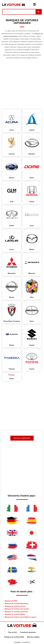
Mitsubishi (11, 273)
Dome (32, 178)
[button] (34, 4)
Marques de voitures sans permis (17, 609)
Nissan (11, 297)
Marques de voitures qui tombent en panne (20, 617)
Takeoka (12, 369)
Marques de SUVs (11, 601)
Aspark (31, 130)
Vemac (11, 378)
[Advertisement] (22, 85)
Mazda (31, 249)
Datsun (11, 178)
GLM (11, 201)
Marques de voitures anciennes (16, 611)
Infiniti (11, 225)
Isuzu (32, 225)
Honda (31, 201)
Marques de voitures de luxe (15, 606)
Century (12, 154)
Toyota (31, 369)
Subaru (11, 345)
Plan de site (12, 632)
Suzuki (31, 345)
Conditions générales (28, 632)
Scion (32, 321)
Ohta (32, 297)
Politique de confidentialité (14, 637)
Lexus (11, 249)
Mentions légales (33, 637)
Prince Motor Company (11, 321)
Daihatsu (32, 154)
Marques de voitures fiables (15, 614)
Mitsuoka (31, 273)
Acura (12, 130)
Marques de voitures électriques (16, 603)
